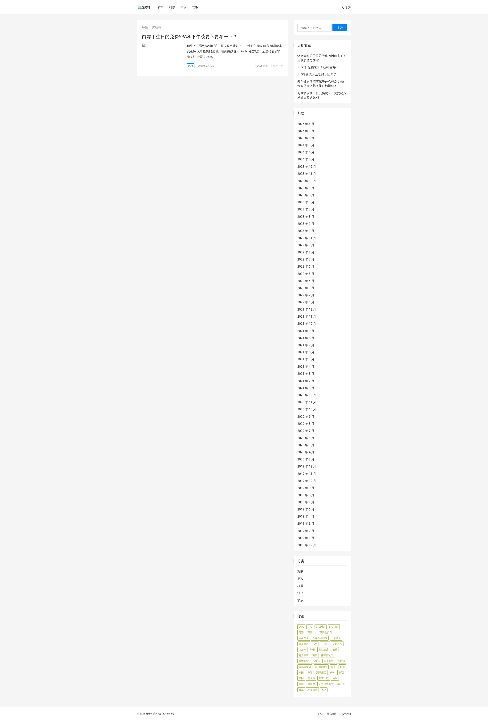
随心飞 (341, 684)
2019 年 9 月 (305, 488)
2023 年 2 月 (305, 224)
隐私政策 (331, 713)
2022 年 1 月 (305, 302)
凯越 (334, 649)
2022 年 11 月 (306, 238)
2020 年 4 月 (305, 452)
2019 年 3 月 (305, 523)
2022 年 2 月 (305, 295)
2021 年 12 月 (306, 309)
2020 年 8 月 (305, 423)
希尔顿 (341, 661)
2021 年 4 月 (305, 366)
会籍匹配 (337, 644)
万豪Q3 (311, 632)
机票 (172, 7)
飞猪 (323, 689)
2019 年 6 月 (305, 509)
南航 (314, 655)
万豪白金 (304, 638)
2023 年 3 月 (305, 216)
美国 (301, 678)
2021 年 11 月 (306, 316)
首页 (161, 7)
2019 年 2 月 (305, 531)
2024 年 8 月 (305, 145)
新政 (300, 579)
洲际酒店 (321, 672)
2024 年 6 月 (305, 152)
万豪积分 (336, 638)
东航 (314, 644)
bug (301, 626)
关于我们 (346, 713)
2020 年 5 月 (305, 445)
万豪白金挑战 (319, 638)
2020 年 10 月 (306, 409)
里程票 (311, 684)
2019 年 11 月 (306, 474)
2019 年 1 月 (305, 538)
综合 (190, 65)
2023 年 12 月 (306, 166)
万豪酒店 (304, 644)
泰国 (301, 672)
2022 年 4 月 (305, 281)
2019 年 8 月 (305, 495)
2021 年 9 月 (305, 331)
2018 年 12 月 (306, 545)
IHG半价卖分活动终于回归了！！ (320, 74)
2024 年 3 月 (305, 159)
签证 (341, 672)
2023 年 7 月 (305, 202)
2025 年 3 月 (305, 138)
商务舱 (316, 661)
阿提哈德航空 (326, 684)
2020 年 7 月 (305, 431)
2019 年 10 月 (306, 481)
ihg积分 (333, 626)
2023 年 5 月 (305, 209)
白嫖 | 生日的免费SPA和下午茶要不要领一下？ (189, 36)
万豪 (301, 632)
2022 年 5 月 (305, 274)
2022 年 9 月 (305, 245)
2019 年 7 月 (305, 502)
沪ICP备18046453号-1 (164, 713)
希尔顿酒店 (321, 666)
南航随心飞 (327, 655)
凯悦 (312, 649)
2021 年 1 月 (305, 388)
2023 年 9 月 (305, 188)
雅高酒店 (312, 689)
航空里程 (324, 678)
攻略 (195, 7)
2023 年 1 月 (305, 231)
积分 (332, 672)
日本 (333, 666)
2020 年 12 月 (306, 395)
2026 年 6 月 (305, 124)
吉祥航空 (304, 661)
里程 (301, 684)
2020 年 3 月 (305, 459)
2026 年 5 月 (305, 131)
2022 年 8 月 (305, 252)
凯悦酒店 (324, 649)
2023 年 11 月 (306, 174)
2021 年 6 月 (305, 352)
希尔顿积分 (305, 666)
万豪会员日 (325, 632)
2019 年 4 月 (305, 516)
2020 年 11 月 (306, 402)
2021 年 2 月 (305, 381)
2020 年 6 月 (305, 438)
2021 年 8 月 (305, 338)
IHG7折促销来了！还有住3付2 (318, 67)
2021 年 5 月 (305, 359)
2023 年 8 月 (305, 195)
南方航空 (304, 655)
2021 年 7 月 (305, 345)
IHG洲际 (320, 626)
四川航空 (329, 661)
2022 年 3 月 (305, 288)
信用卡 (302, 649)
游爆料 (149, 713)
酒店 (183, 7)
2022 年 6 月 (305, 266)
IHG (310, 626)
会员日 (325, 644)
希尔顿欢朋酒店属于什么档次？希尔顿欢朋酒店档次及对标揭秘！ (321, 83)
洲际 (309, 672)
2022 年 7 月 (305, 259)
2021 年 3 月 (305, 373)
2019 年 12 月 (306, 466)
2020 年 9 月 (305, 416)
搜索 (340, 28)
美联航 (311, 678)
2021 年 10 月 (306, 323)
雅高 (301, 689)
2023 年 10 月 (306, 181)
